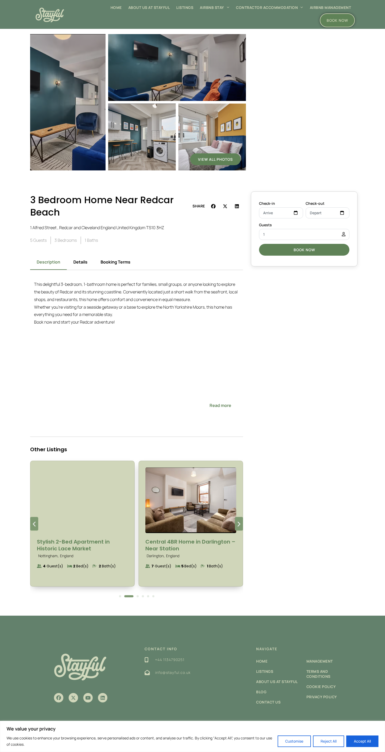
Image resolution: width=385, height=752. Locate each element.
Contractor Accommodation (267, 7)
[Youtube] (88, 697)
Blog (261, 691)
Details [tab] (80, 262)
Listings (184, 7)
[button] (213, 206)
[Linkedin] (102, 697)
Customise (294, 741)
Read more (220, 405)
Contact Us (268, 702)
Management (319, 661)
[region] (192, 736)
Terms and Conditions (318, 674)
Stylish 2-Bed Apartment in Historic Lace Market (73, 545)
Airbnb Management (330, 7)
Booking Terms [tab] (115, 262)
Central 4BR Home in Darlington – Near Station (190, 545)
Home (116, 7)
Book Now (304, 249)
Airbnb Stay (212, 7)
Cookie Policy (321, 686)
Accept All (362, 741)
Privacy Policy (321, 696)
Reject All (329, 741)
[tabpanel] (136, 348)
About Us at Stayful (149, 7)
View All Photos (215, 159)
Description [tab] (48, 262)
